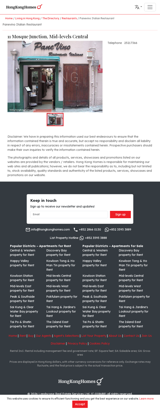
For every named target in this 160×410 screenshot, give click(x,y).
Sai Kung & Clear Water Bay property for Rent (24, 311)
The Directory (50, 18)
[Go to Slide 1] (55, 119)
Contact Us (131, 336)
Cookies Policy (99, 343)
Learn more (146, 398)
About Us (115, 336)
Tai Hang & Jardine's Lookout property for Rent (61, 311)
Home (8, 18)
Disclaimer (58, 343)
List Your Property (93, 336)
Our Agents (43, 336)
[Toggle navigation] (150, 7)
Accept (80, 404)
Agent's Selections (66, 336)
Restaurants (69, 18)
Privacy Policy (77, 343)
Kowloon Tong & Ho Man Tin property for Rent (60, 265)
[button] (138, 7)
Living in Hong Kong (27, 18)
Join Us (146, 336)
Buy (31, 336)
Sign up (120, 214)
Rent (22, 336)
